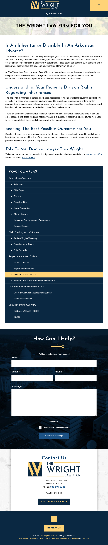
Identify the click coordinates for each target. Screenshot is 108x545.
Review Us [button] (54, 528)
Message (16, 386)
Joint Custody (20, 250)
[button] (99, 5)
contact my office (94, 154)
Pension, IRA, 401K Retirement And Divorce (34, 280)
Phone (58, 371)
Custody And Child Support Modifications (33, 293)
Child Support (20, 190)
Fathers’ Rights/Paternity (25, 238)
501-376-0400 (55, 13)
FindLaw (85, 538)
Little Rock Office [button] (54, 502)
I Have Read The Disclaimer (56, 427)
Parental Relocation (23, 299)
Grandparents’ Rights (24, 244)
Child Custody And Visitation (24, 232)
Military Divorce (21, 214)
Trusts (17, 317)
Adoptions (18, 184)
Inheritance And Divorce (25, 274)
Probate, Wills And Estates (26, 311)
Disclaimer (54, 421)
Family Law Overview (20, 178)
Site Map (33, 538)
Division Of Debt (21, 262)
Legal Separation (22, 208)
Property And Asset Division (23, 256)
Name (14, 357)
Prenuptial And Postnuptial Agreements (32, 220)
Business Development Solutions (65, 538)
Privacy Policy (44, 538)
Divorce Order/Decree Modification (27, 286)
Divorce (17, 196)
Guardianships (20, 202)
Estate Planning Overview (22, 305)
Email (15, 371)
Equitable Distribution (24, 268)
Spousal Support (22, 226)
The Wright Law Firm (48, 535)
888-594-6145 (57, 486)
